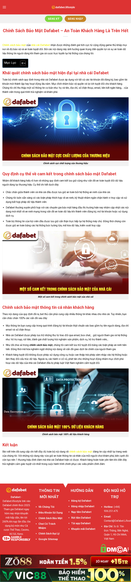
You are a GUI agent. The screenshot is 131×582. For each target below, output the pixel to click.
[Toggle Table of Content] (21, 63)
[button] (4, 7)
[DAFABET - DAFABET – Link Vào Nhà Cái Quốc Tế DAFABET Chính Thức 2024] (65, 7)
